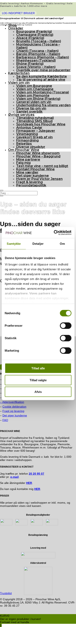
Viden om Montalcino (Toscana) (42, 92)
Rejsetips (24, 144)
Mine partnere (28, 159)
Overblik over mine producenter (43, 70)
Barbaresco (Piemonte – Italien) (42, 57)
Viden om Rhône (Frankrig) (38, 99)
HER (37, 489)
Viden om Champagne (35, 89)
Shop (12, 25)
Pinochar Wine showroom (38, 153)
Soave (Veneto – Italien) (36, 67)
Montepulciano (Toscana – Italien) (38, 46)
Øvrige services (21, 115)
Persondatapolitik (31, 185)
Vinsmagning (27, 134)
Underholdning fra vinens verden (43, 105)
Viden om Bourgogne (34, 86)
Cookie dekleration (14, 406)
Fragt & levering (29, 182)
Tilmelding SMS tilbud (34, 121)
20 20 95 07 (36, 473)
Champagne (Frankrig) (34, 35)
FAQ (5, 420)
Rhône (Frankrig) (30, 64)
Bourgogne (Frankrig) (34, 31)
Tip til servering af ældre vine (40, 80)
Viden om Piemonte (32, 95)
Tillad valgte (38, 380)
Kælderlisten (19, 73)
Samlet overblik (29, 112)
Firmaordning (27, 140)
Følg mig (23, 163)
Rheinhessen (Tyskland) (36, 60)
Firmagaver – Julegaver (35, 131)
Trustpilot (6, 593)
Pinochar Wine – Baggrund (38, 156)
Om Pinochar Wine (23, 150)
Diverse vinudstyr (30, 147)
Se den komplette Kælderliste (41, 76)
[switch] (65, 325)
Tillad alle (38, 368)
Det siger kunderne (32, 176)
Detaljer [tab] (38, 243)
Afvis (38, 392)
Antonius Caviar (29, 127)
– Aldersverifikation (12, 402)
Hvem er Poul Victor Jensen (39, 179)
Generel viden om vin (33, 102)
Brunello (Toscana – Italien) (38, 41)
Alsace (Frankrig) (30, 38)
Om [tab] (62, 243)
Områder (15, 28)
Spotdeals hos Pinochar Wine (40, 124)
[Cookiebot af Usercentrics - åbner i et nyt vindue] (54, 232)
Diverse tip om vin (31, 108)
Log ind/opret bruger (18, 13)
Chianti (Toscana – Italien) (37, 51)
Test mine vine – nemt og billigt (42, 166)
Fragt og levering (13, 411)
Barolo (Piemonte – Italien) (38, 54)
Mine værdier (27, 172)
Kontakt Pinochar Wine (35, 169)
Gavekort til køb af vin (34, 137)
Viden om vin (19, 83)
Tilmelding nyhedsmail (35, 118)
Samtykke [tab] (14, 243)
